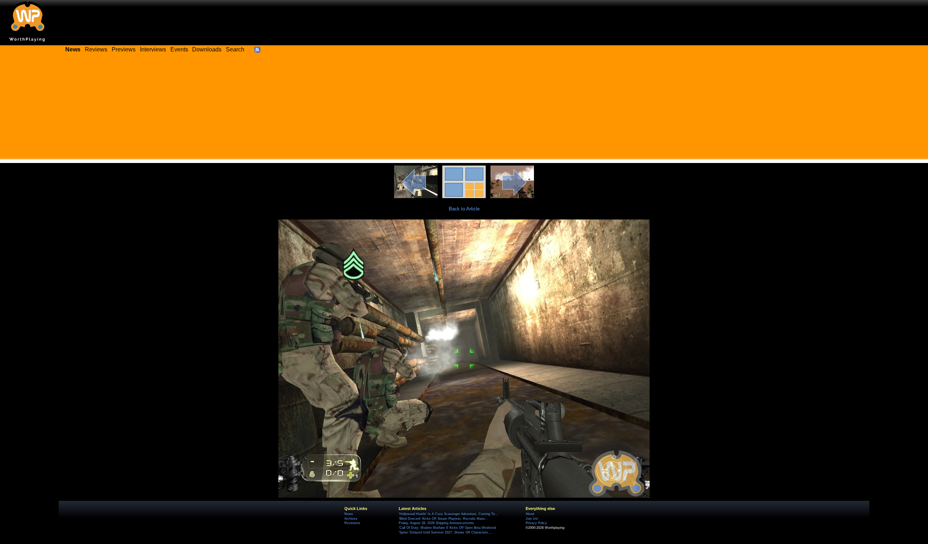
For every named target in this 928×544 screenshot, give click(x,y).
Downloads (206, 49)
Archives (350, 518)
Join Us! (532, 518)
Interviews (153, 49)
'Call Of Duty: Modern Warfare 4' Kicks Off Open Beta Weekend (447, 528)
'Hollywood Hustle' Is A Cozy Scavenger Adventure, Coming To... (448, 514)
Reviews (96, 49)
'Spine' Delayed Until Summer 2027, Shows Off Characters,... (445, 532)
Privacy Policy (536, 523)
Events (179, 49)
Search (235, 49)
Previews (124, 49)
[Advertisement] (464, 108)
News (348, 514)
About (530, 514)
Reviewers (352, 523)
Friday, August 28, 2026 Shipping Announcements (436, 523)
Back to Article (464, 209)
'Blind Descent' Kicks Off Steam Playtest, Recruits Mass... (443, 518)
